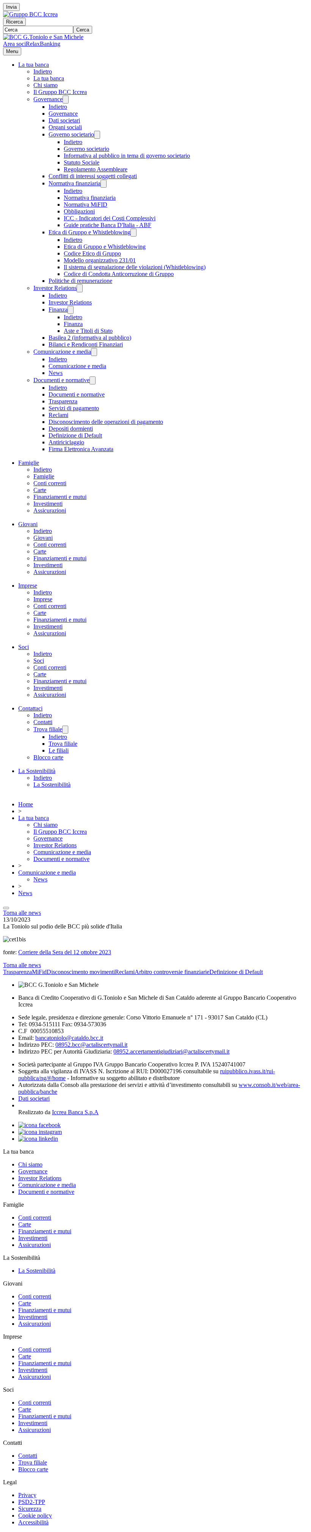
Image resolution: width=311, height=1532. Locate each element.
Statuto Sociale (81, 162)
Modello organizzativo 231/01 (100, 260)
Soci (23, 647)
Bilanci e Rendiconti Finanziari (86, 344)
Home (25, 804)
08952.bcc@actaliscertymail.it (91, 1044)
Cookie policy (35, 1515)
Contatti (42, 722)
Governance (48, 99)
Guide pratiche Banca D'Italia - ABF (107, 225)
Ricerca (14, 22)
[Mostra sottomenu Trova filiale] (65, 730)
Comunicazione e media (62, 351)
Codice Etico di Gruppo (92, 253)
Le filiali (59, 750)
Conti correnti (49, 483)
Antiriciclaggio (66, 442)
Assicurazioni (49, 510)
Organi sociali (65, 127)
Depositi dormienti (71, 428)
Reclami (58, 415)
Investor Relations (55, 288)
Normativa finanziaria (75, 183)
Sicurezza (29, 1508)
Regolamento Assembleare (95, 169)
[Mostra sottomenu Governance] (66, 99)
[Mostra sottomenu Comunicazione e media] (94, 352)
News (56, 373)
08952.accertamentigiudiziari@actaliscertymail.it (171, 1051)
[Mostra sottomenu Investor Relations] (80, 288)
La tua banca (33, 64)
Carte (39, 490)
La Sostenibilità (36, 771)
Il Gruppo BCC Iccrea (60, 92)
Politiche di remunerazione (80, 281)
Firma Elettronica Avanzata (81, 449)
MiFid (39, 972)
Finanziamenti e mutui (59, 497)
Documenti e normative (61, 380)
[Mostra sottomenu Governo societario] (97, 135)
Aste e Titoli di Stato (88, 331)
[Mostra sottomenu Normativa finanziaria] (104, 184)
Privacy (27, 1495)
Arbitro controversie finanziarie (172, 972)
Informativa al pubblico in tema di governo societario (127, 155)
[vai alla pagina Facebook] (39, 1125)
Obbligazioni (79, 211)
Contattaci (30, 708)
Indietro (42, 71)
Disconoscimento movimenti (81, 972)
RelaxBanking (43, 44)
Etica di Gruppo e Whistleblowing (89, 232)
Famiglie (28, 462)
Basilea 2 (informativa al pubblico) (90, 337)
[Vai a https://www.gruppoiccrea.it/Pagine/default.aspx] (30, 14)
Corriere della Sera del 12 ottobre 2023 (64, 952)
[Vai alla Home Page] (43, 37)
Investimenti (48, 503)
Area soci (14, 44)
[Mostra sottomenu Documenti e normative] (93, 380)
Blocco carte (48, 757)
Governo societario (71, 134)
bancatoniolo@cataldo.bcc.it (69, 1038)
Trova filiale (47, 729)
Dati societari (64, 120)
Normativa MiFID (85, 204)
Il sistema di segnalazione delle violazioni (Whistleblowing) (135, 267)
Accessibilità (33, 1522)
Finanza (58, 309)
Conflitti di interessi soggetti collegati (93, 176)
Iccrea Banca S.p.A (75, 1112)
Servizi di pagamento (74, 408)
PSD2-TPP (31, 1502)
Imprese (27, 585)
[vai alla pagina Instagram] (40, 1132)
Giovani (28, 524)
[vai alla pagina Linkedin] (38, 1138)
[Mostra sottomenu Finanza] (71, 310)
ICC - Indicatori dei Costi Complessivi (110, 218)
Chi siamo (45, 85)
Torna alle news (22, 912)
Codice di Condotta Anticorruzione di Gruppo (119, 274)
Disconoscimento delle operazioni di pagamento (106, 422)
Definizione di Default (75, 435)
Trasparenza (63, 401)
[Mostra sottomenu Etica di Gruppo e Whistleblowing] (133, 233)
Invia (11, 7)
